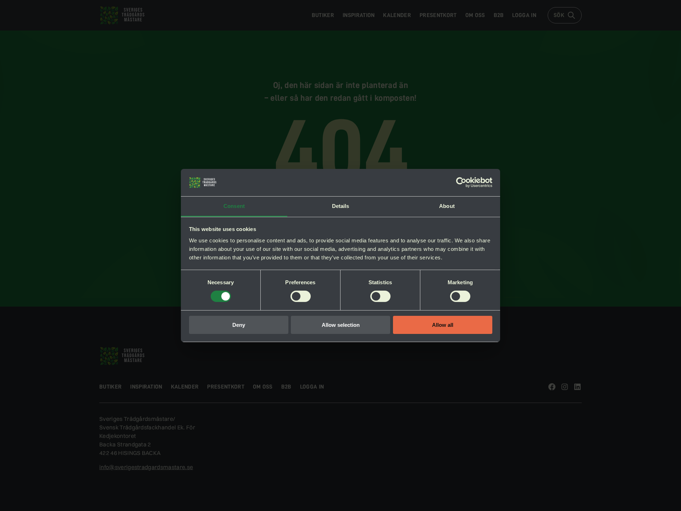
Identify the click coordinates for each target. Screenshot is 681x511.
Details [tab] (340, 206)
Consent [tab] (234, 206)
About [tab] (447, 206)
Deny (238, 325)
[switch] (300, 296)
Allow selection (341, 325)
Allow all (442, 325)
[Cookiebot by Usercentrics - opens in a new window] (461, 182)
